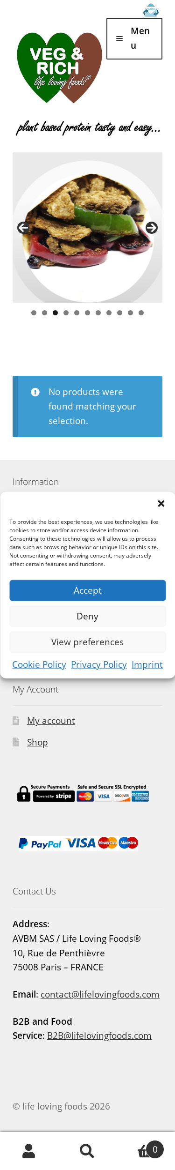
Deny (87, 616)
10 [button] (130, 312)
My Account (29, 1151)
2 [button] (44, 312)
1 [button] (33, 312)
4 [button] (66, 312)
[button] (161, 503)
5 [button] (76, 312)
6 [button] (87, 312)
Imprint (147, 664)
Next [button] (152, 228)
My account (51, 721)
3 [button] (55, 312)
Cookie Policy (39, 664)
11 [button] (141, 312)
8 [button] (109, 312)
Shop (37, 742)
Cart (137, 1144)
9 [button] (119, 312)
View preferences (87, 642)
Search (87, 1151)
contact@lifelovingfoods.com (100, 994)
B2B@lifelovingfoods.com (99, 1035)
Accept (88, 590)
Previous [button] (23, 228)
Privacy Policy (99, 664)
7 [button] (98, 312)
